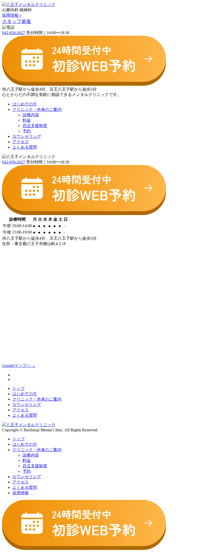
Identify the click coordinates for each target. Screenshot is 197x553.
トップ (18, 388)
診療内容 (31, 115)
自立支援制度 (35, 125)
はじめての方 (24, 104)
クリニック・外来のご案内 (37, 109)
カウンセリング (26, 136)
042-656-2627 (13, 33)
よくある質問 (24, 147)
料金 (27, 120)
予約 (27, 131)
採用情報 (20, 493)
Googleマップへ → (19, 365)
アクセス (20, 142)
